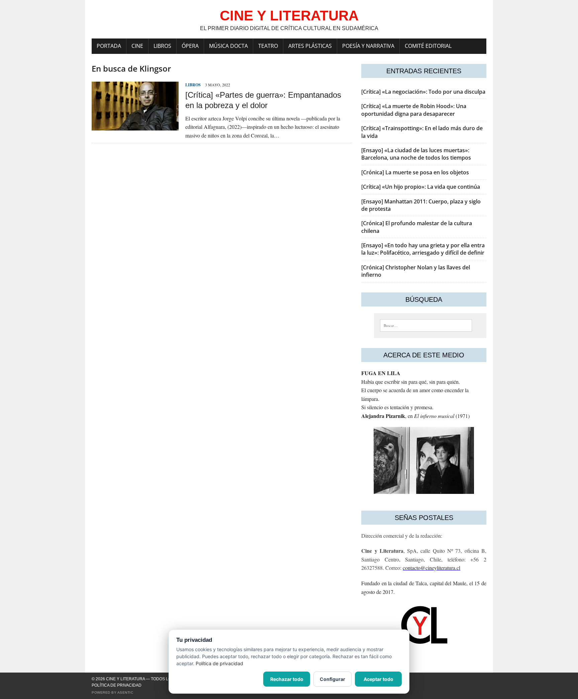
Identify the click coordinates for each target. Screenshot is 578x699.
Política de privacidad (116, 685)
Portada (109, 46)
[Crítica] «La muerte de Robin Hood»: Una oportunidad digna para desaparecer (413, 109)
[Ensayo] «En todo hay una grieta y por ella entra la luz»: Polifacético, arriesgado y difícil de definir (423, 249)
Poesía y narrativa (368, 46)
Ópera (190, 46)
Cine (137, 46)
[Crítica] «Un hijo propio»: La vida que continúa (420, 186)
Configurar (332, 679)
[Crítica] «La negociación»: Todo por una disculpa (423, 91)
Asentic (125, 692)
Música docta (228, 46)
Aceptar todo (378, 679)
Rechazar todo (286, 679)
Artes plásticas (310, 46)
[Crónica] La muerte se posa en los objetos (415, 172)
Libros (162, 46)
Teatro (268, 46)
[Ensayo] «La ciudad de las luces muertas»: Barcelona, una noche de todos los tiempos (416, 154)
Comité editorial (428, 46)
